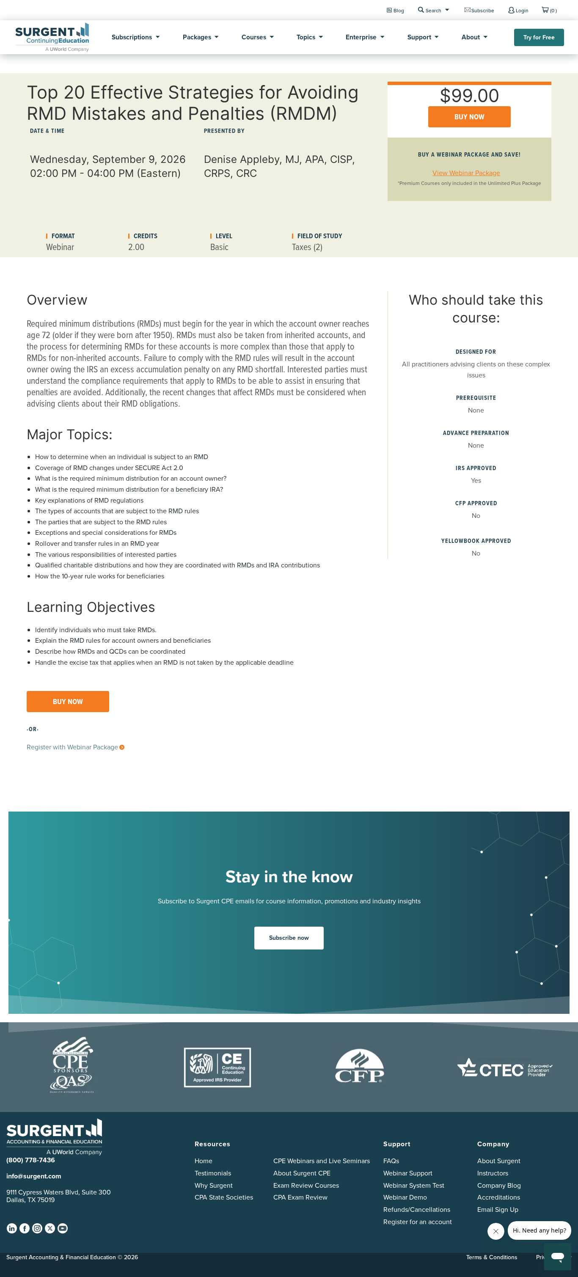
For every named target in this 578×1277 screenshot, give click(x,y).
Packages (197, 37)
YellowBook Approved (476, 541)
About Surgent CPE (301, 1173)
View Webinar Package (466, 173)
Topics (306, 37)
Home (203, 1161)
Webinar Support (407, 1173)
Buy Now (469, 116)
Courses (254, 37)
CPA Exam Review (300, 1197)
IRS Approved (476, 468)
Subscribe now (289, 937)
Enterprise (361, 37)
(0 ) (553, 10)
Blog (399, 10)
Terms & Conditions (491, 1257)
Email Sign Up (497, 1209)
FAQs (391, 1161)
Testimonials (213, 1173)
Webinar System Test (413, 1185)
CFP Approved (476, 503)
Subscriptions (132, 37)
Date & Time (47, 131)
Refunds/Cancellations (416, 1209)
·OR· (33, 729)
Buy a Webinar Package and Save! (469, 154)
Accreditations (498, 1197)
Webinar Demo (405, 1197)
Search (433, 10)
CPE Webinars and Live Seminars (321, 1161)
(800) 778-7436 (30, 1160)
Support (419, 37)
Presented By (224, 131)
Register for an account (417, 1222)
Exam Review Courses (306, 1185)
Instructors (492, 1173)
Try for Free (539, 37)
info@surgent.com (33, 1176)
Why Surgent (214, 1185)
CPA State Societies (224, 1197)
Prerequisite (476, 398)
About (471, 37)
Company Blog (499, 1185)
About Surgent (498, 1161)
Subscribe (482, 10)
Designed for (476, 351)
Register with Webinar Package (72, 747)
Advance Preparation (476, 433)
